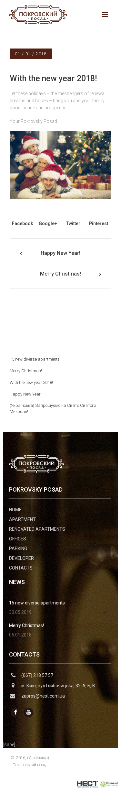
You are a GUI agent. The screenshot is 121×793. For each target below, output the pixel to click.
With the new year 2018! (31, 382)
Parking (18, 548)
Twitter (73, 223)
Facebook (22, 223)
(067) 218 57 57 (37, 675)
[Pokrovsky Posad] (38, 14)
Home (15, 509)
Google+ (48, 223)
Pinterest (98, 223)
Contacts (21, 567)
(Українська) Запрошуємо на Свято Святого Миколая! (53, 408)
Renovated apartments (37, 529)
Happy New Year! (60, 253)
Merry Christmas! (60, 274)
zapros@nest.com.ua (43, 696)
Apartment (22, 519)
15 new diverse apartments (35, 359)
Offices (17, 538)
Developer (21, 558)
